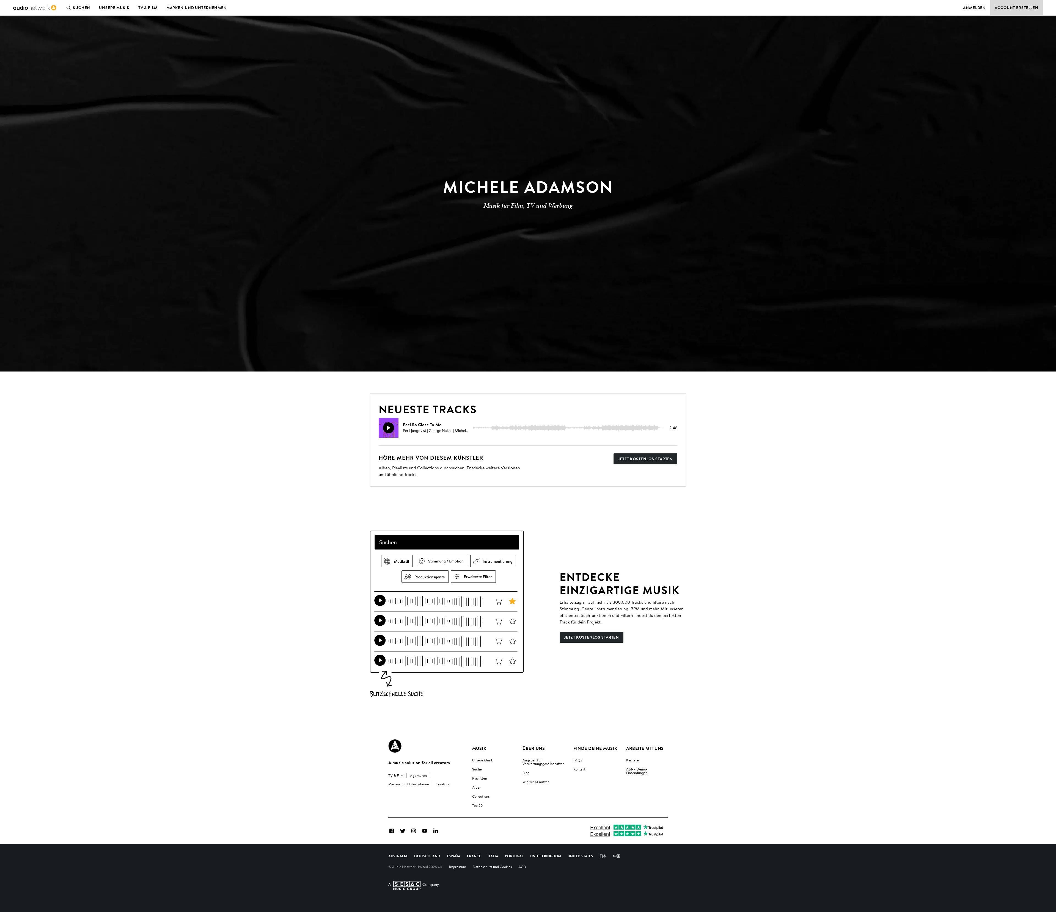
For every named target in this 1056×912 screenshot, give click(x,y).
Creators (442, 783)
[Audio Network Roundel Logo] (395, 746)
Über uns (533, 748)
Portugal (514, 855)
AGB (522, 866)
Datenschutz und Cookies (492, 866)
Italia (493, 855)
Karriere (632, 760)
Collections (481, 796)
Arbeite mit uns (645, 748)
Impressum (457, 866)
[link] (34, 7)
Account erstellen (1016, 7)
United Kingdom (545, 855)
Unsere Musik (114, 7)
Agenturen (418, 775)
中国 (616, 855)
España (453, 855)
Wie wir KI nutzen (535, 781)
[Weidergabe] (388, 427)
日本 (603, 855)
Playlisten (479, 778)
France (474, 855)
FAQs (577, 760)
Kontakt (579, 769)
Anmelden (974, 7)
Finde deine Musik (595, 748)
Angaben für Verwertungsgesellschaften (543, 762)
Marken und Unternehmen (196, 7)
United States (580, 855)
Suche (477, 769)
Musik (479, 748)
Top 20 (477, 805)
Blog (525, 772)
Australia (398, 855)
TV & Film (148, 7)
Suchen (81, 7)
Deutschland (427, 855)
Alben (476, 787)
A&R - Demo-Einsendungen (637, 771)
